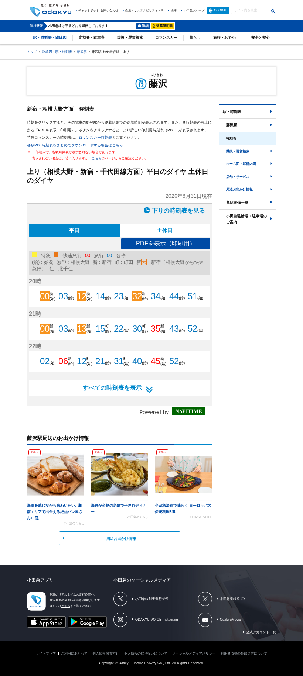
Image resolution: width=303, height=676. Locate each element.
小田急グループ (194, 10)
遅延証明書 (164, 26)
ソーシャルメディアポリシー (193, 653)
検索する (273, 11)
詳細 (145, 26)
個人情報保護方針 (105, 653)
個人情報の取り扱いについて (145, 653)
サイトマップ (46, 653)
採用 (174, 10)
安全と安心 (260, 37)
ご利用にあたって (74, 653)
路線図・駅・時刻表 (57, 52)
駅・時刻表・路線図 (50, 37)
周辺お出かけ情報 (121, 539)
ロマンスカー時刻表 (95, 137)
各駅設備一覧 (237, 202)
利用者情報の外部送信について (244, 653)
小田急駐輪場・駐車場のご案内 (246, 219)
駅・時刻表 (232, 112)
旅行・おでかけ (226, 37)
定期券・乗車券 (92, 37)
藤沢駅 (82, 52)
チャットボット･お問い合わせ (98, 10)
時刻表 (231, 138)
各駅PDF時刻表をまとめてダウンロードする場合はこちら (75, 145)
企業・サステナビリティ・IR (144, 10)
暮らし (195, 37)
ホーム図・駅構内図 (241, 164)
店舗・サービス (237, 177)
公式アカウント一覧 (261, 632)
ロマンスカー (166, 37)
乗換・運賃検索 (130, 37)
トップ (32, 52)
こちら (97, 158)
